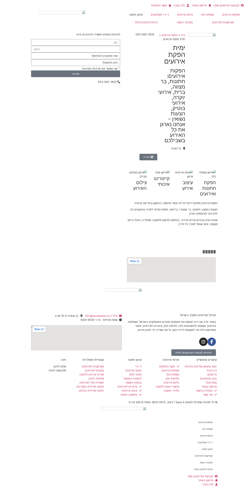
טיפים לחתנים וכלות (146, 22)
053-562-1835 (145, 34)
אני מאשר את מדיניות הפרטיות (99, 68)
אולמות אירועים (231, 14)
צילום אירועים (185, 14)
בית (183, 35)
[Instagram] (203, 342)
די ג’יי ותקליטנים (160, 14)
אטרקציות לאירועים (223, 22)
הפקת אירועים (170, 35)
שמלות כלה (207, 14)
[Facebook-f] (212, 342)
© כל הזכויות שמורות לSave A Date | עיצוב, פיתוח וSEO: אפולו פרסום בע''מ (173, 402)
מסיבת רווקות (185, 22)
